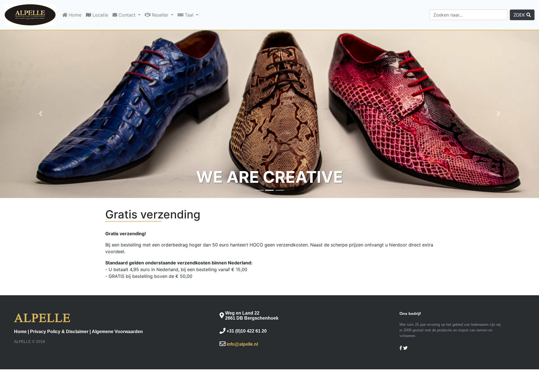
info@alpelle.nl (242, 344)
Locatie (99, 15)
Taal (189, 15)
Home (74, 15)
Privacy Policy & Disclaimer (59, 331)
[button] (40, 113)
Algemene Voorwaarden (117, 331)
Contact (127, 15)
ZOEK (519, 15)
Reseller (160, 15)
